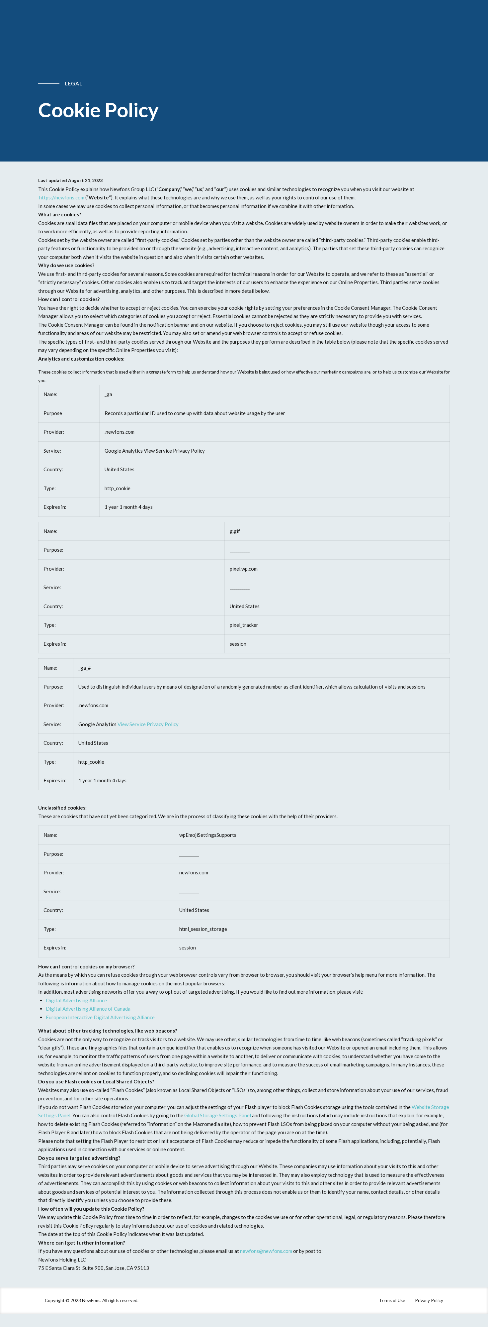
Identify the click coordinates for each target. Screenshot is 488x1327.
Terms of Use (392, 1300)
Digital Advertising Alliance (76, 1000)
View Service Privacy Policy (148, 724)
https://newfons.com (61, 197)
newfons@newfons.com (266, 1251)
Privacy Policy (429, 1300)
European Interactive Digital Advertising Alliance (100, 1017)
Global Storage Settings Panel (217, 1115)
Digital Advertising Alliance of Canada (88, 1009)
